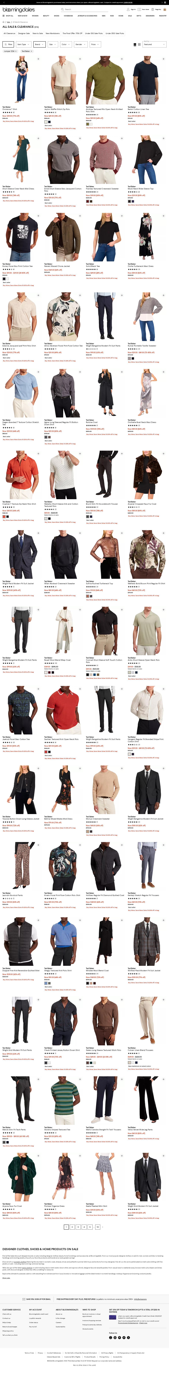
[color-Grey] (87, 516)
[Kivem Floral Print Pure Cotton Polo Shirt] (63, 866)
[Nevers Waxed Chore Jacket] (63, 237)
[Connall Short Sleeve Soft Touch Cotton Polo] (105, 631)
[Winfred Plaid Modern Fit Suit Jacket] (147, 941)
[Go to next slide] (162, 2)
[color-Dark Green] (49, 983)
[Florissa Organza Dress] (63, 1177)
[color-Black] (87, 674)
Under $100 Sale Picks (115, 33)
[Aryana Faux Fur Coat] (21, 1177)
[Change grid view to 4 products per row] (135, 44)
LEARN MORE (127, 2)
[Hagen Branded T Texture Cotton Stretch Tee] (21, 393)
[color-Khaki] (98, 674)
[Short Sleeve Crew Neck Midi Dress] (21, 159)
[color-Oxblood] (49, 672)
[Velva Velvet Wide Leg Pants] (147, 1100)
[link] (21, 113)
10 (98, 1227)
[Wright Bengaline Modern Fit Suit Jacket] (147, 789)
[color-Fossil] (129, 358)
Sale (8, 22)
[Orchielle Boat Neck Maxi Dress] (147, 393)
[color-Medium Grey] (91, 831)
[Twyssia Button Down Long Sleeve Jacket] (21, 789)
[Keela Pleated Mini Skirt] (105, 1177)
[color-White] (91, 124)
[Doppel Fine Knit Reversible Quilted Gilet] (21, 941)
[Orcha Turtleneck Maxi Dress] (147, 237)
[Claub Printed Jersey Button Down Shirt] (63, 1021)
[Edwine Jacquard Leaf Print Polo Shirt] (21, 316)
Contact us (6, 1318)
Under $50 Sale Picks (94, 33)
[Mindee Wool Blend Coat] (105, 941)
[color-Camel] (87, 831)
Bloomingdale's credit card (38, 1314)
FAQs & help (6, 1322)
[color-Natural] (94, 1063)
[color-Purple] (133, 672)
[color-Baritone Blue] (133, 201)
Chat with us (6, 1314)
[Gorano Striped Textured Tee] (63, 1100)
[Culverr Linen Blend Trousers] (147, 1021)
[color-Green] (87, 124)
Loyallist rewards (35, 1318)
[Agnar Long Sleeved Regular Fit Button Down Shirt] (63, 393)
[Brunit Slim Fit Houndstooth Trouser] (105, 475)
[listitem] (84, 2)
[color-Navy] (49, 122)
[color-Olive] (91, 201)
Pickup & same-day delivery (92, 1325)
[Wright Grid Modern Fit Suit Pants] (21, 1021)
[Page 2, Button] (102, 1227)
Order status (33, 1322)
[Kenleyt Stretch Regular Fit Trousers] (147, 866)
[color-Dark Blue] (94, 674)
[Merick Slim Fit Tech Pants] (21, 1100)
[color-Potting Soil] (87, 596)
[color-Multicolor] (49, 437)
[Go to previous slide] (3, 2)
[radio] (46, 122)
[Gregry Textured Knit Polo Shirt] (63, 941)
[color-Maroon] (87, 201)
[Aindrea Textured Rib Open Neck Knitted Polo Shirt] (105, 80)
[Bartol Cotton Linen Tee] (147, 80)
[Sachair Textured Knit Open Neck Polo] (63, 710)
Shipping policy (8, 1331)
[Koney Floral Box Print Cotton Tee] (21, 237)
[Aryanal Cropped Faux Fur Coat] (147, 475)
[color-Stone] (129, 1062)
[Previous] (5, 80)
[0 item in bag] (165, 9)
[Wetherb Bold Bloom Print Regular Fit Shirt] (147, 554)
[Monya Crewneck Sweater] (105, 789)
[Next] (38, 80)
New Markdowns (53, 33)
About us (59, 1314)
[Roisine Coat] (105, 393)
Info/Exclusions (140, 1299)
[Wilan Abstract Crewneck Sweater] (63, 554)
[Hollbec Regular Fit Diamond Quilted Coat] (105, 866)
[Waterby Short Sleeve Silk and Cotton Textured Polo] (63, 475)
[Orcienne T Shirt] (21, 80)
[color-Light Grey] (91, 674)
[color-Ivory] (46, 672)
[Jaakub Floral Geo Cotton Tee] (21, 710)
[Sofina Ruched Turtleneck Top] (105, 554)
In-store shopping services (92, 1320)
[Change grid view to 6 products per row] (139, 44)
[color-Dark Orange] (4, 516)
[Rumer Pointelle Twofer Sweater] (147, 316)
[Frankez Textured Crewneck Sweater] (105, 159)
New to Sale (38, 33)
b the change (60, 1318)
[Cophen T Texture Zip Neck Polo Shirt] (21, 475)
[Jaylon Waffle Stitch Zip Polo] (63, 80)
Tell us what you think (9, 1335)
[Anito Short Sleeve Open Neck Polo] (147, 631)
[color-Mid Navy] (49, 518)
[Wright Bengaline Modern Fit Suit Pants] (105, 316)
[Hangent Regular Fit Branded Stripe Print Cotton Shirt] (147, 710)
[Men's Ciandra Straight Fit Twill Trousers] (105, 1100)
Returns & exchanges (9, 1327)
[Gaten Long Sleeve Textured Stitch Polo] (105, 1021)
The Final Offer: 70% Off (72, 33)
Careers (58, 1322)
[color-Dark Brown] (94, 983)
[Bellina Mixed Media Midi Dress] (63, 789)
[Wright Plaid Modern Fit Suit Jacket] (21, 554)
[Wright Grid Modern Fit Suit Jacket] (147, 1177)
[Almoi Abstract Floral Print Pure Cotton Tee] (63, 316)
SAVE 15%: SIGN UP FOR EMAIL (38, 1299)
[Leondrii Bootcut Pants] (21, 866)
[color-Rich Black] (129, 201)
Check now (143, 1323)
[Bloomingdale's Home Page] (18, 10)
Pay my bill (33, 1327)
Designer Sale (24, 33)
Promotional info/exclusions (128, 1323)
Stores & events (88, 1329)
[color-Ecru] (46, 122)
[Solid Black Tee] (105, 237)
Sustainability (60, 1327)
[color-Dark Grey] (46, 437)
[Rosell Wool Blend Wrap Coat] (63, 631)
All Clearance (9, 33)
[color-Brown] (87, 1063)
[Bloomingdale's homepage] (3, 22)
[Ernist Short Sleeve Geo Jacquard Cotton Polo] (63, 159)
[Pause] (165, 2)
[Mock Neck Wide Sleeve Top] (147, 159)
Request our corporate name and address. (107, 1361)
